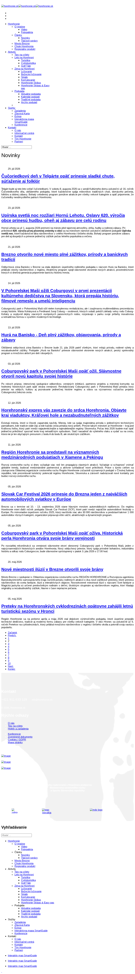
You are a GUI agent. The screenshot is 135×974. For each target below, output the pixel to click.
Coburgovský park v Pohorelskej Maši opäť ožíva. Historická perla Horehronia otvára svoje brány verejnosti (62, 536)
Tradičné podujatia (30, 99)
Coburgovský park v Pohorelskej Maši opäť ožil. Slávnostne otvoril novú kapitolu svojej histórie (61, 374)
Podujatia (19, 91)
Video (24, 29)
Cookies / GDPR (17, 739)
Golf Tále (26, 65)
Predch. (12, 635)
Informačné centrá (24, 133)
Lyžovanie (26, 71)
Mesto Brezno (22, 43)
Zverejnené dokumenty (20, 736)
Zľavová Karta (22, 113)
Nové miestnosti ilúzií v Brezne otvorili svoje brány (52, 569)
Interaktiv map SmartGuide (22, 955)
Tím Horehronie (22, 138)
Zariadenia (20, 110)
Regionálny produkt (24, 49)
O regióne (19, 26)
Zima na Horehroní (24, 68)
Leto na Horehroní (24, 57)
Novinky (25, 37)
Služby (11, 107)
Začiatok (12, 632)
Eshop (17, 116)
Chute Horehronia (23, 46)
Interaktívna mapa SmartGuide (24, 120)
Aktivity (12, 51)
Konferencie (20, 124)
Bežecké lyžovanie (31, 74)
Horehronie (14, 23)
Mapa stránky (15, 742)
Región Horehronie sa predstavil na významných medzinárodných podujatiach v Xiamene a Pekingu (52, 455)
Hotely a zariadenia (18, 728)
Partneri (18, 141)
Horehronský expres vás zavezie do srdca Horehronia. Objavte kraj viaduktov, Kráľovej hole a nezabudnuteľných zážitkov (63, 413)
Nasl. (11, 666)
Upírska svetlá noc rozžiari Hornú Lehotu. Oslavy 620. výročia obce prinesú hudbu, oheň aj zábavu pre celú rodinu (63, 218)
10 (9, 663)
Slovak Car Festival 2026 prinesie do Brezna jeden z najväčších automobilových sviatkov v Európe (64, 497)
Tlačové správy (29, 40)
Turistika (25, 60)
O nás (17, 130)
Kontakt (12, 127)
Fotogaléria (27, 32)
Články (18, 35)
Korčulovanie (28, 79)
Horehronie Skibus (31, 82)
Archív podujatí (29, 102)
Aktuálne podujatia (31, 93)
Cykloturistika (28, 63)
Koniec (11, 669)
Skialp (24, 77)
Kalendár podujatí (30, 96)
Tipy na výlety (21, 54)
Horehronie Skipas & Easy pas (37, 902)
